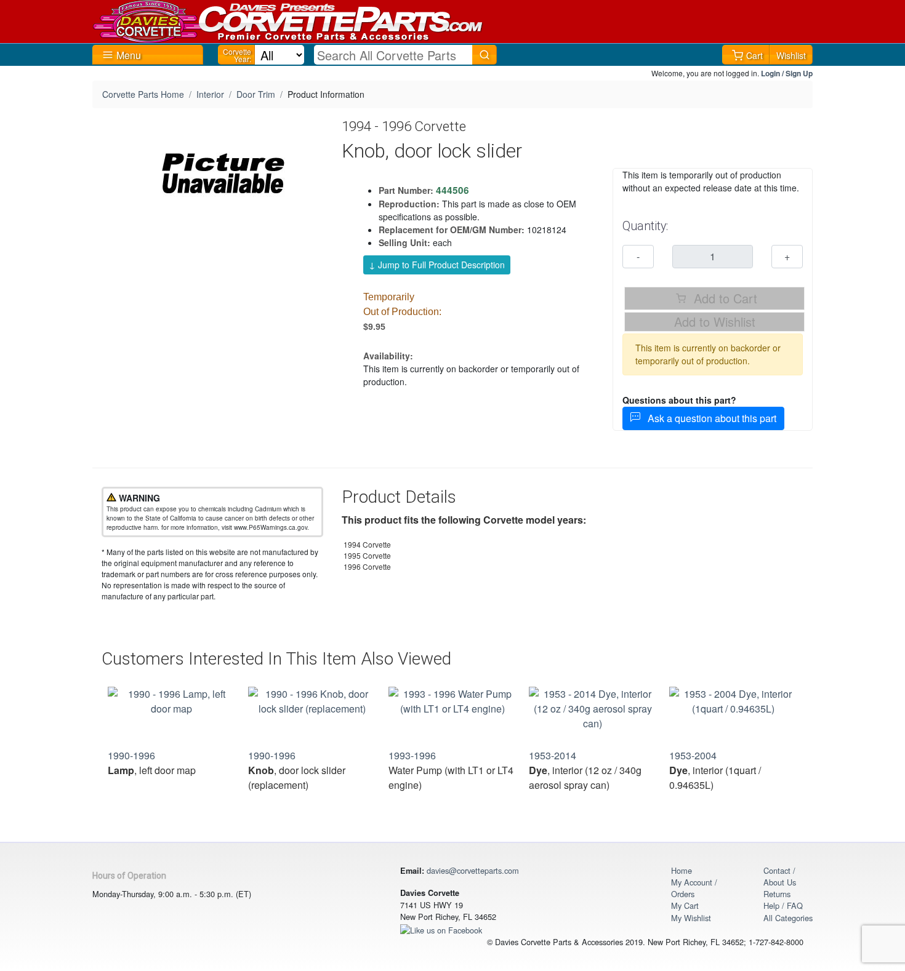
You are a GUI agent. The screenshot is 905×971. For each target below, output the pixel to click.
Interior (210, 94)
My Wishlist (691, 918)
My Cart (685, 905)
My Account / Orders (694, 888)
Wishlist (791, 55)
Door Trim (255, 94)
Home (681, 870)
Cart (754, 55)
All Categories (788, 918)
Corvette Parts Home (143, 94)
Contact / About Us (779, 876)
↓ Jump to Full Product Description (437, 264)
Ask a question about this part (708, 418)
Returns (776, 894)
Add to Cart (723, 298)
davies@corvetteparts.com (473, 870)
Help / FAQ (783, 905)
